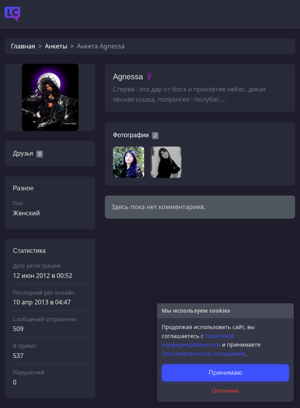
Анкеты (56, 46)
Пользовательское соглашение (203, 353)
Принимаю (225, 372)
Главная (23, 46)
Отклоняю (225, 390)
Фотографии (131, 135)
